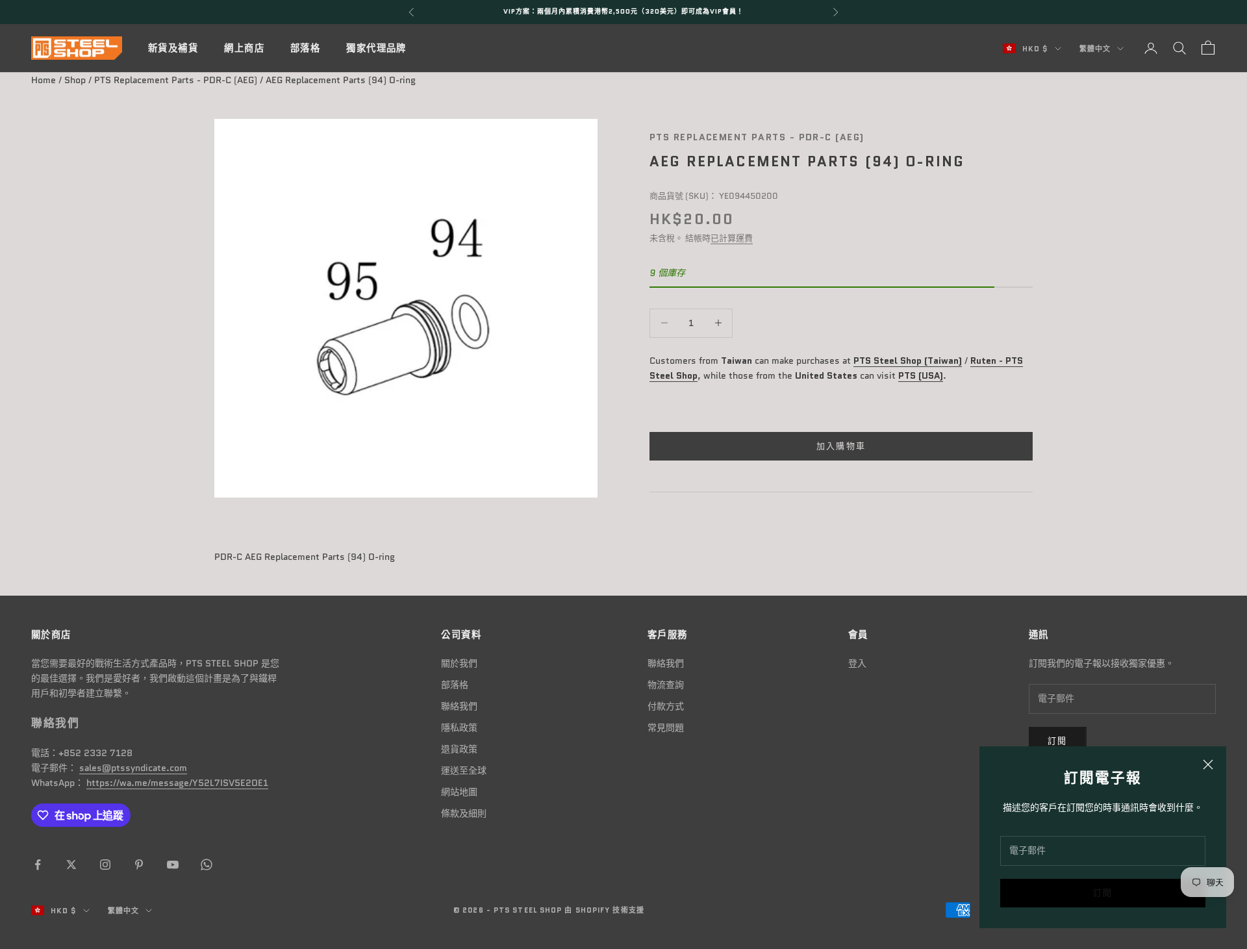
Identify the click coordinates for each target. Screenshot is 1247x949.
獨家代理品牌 (376, 48)
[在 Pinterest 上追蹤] (138, 864)
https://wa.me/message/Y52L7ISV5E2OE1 (177, 782)
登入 (857, 663)
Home (43, 79)
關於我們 (459, 663)
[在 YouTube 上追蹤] (172, 864)
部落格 (305, 48)
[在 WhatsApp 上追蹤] (206, 864)
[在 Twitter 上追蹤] (71, 864)
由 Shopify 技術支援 (604, 910)
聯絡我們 (459, 706)
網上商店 (244, 48)
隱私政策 (459, 727)
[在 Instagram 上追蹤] (105, 864)
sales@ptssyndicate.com (133, 767)
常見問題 (666, 727)
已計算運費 (732, 238)
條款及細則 (463, 813)
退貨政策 (459, 748)
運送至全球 (463, 770)
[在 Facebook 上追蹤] (37, 864)
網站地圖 (459, 791)
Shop (75, 79)
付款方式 (666, 706)
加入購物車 (841, 446)
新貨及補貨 (173, 48)
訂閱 (1103, 893)
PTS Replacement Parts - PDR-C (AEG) (175, 79)
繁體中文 (1095, 49)
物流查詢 (666, 684)
